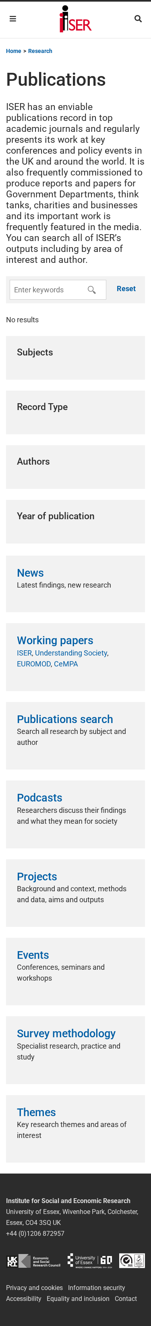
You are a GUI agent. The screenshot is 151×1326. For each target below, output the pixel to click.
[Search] (138, 18)
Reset (126, 288)
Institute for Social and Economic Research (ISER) (76, 19)
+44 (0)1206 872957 (35, 1233)
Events (33, 955)
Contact (126, 1299)
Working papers (55, 640)
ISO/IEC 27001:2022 (132, 1260)
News (30, 573)
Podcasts (39, 797)
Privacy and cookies (34, 1288)
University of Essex (90, 1260)
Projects (37, 876)
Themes (36, 1112)
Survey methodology (66, 1033)
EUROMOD (34, 664)
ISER (24, 653)
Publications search (65, 719)
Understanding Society (71, 653)
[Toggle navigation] (13, 18)
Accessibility (23, 1299)
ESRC (33, 1260)
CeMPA (66, 664)
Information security (96, 1288)
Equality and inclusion (78, 1299)
